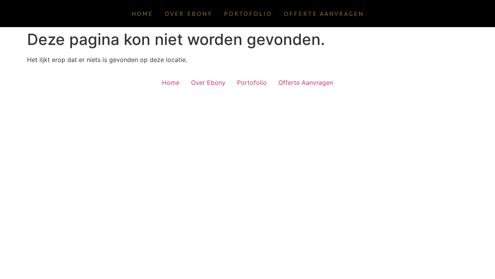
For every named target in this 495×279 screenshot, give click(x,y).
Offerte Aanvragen (324, 13)
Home (142, 13)
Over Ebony (188, 13)
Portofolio (248, 13)
